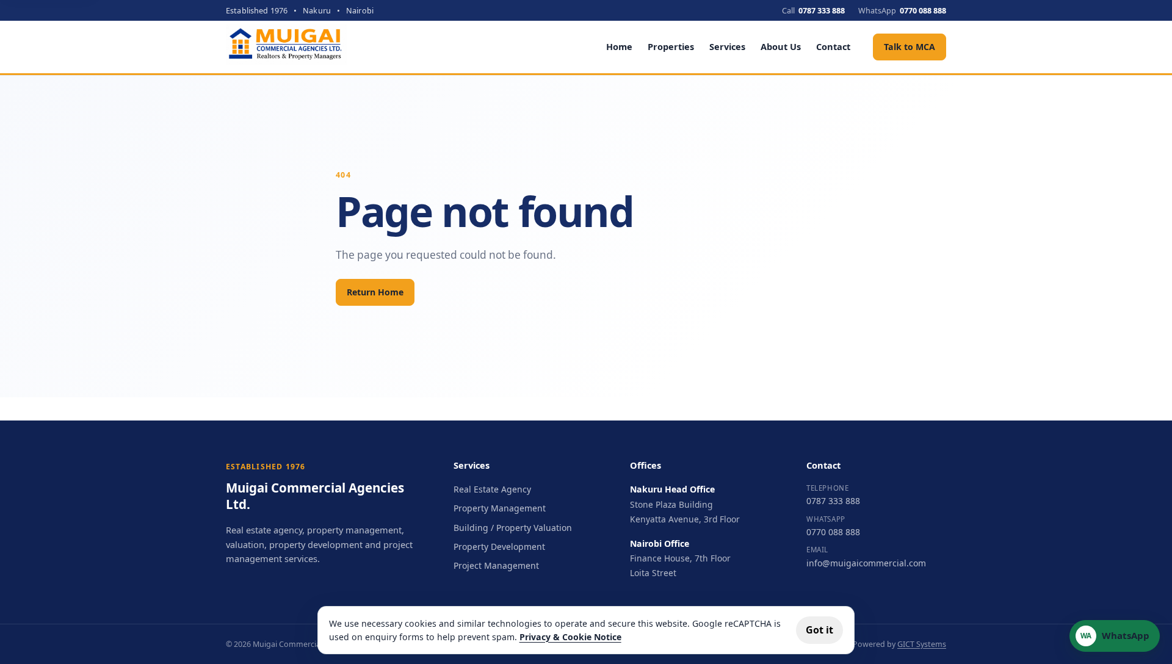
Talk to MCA (909, 46)
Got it (819, 630)
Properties (671, 46)
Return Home (375, 292)
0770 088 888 (833, 532)
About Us (781, 46)
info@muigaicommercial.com (866, 563)
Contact (833, 46)
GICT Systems (921, 644)
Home (619, 46)
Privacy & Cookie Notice (570, 637)
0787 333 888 (833, 501)
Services (727, 46)
